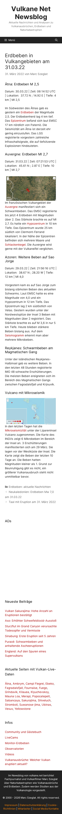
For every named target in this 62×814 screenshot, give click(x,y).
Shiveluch (44, 700)
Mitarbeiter (24, 808)
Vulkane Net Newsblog (31, 13)
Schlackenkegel (15, 244)
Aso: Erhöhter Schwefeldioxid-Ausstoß (30, 620)
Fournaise (30, 688)
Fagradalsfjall (14, 688)
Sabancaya (12, 700)
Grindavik (11, 692)
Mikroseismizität (15, 430)
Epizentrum (18, 120)
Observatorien (14, 748)
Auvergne (11, 206)
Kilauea (24, 692)
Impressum (11, 805)
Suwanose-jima (29, 704)
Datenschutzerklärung (33, 805)
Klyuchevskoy (40, 692)
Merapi (26, 696)
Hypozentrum (36, 223)
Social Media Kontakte (46, 808)
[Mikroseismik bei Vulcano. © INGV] (31, 411)
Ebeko (49, 683)
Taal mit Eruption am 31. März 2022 (32, 502)
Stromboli (11, 704)
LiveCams (11, 737)
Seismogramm (14, 335)
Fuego (43, 688)
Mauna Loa (12, 696)
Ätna (8, 683)
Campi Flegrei (35, 683)
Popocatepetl (41, 696)
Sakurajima (28, 700)
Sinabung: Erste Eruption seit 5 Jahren (30, 636)
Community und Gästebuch (23, 732)
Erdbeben (27, 112)
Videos (9, 754)
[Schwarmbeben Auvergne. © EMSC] (31, 188)
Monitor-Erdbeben (17, 743)
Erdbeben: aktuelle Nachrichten (30, 486)
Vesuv (9, 708)
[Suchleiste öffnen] (56, 40)
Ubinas (46, 704)
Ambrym (18, 683)
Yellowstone (23, 708)
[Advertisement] (31, 559)
